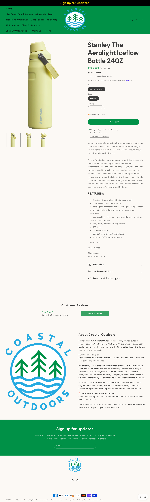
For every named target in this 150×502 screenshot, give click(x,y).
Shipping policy (70, 500)
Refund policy (82, 500)
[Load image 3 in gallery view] (44, 140)
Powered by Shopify (31, 500)
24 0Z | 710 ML (96, 89)
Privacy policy (44, 500)
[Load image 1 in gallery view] (13, 140)
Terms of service (57, 500)
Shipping (91, 76)
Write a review (95, 313)
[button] (31, 25)
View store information (99, 136)
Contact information (96, 500)
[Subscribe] (93, 445)
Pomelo (93, 98)
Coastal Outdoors (18, 500)
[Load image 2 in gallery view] (29, 140)
